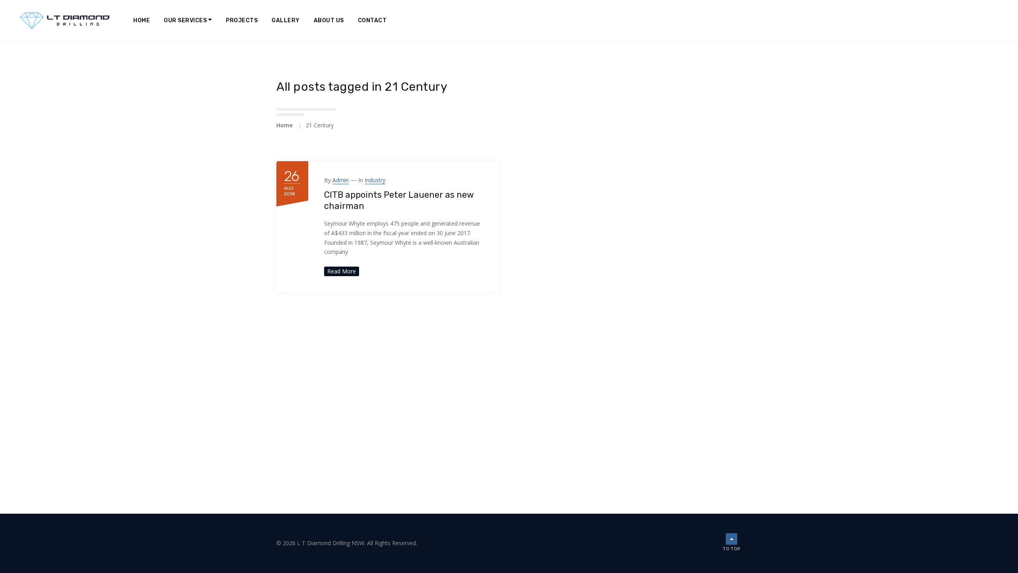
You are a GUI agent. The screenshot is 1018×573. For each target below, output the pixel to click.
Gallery (286, 20)
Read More (341, 271)
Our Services (185, 20)
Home (141, 20)
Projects (242, 20)
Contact (372, 20)
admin (340, 180)
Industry (375, 180)
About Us (329, 20)
